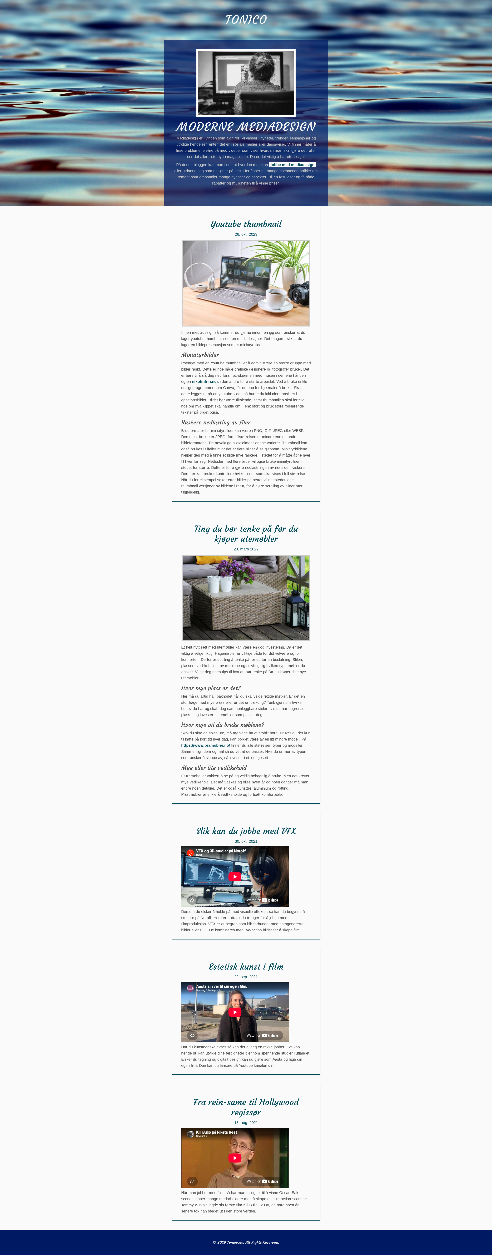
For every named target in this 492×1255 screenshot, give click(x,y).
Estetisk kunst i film (246, 966)
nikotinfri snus (205, 381)
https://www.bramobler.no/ (205, 745)
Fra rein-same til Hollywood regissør (246, 1107)
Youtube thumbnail (246, 224)
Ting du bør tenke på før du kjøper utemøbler (246, 534)
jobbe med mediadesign (292, 165)
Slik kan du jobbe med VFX (246, 831)
